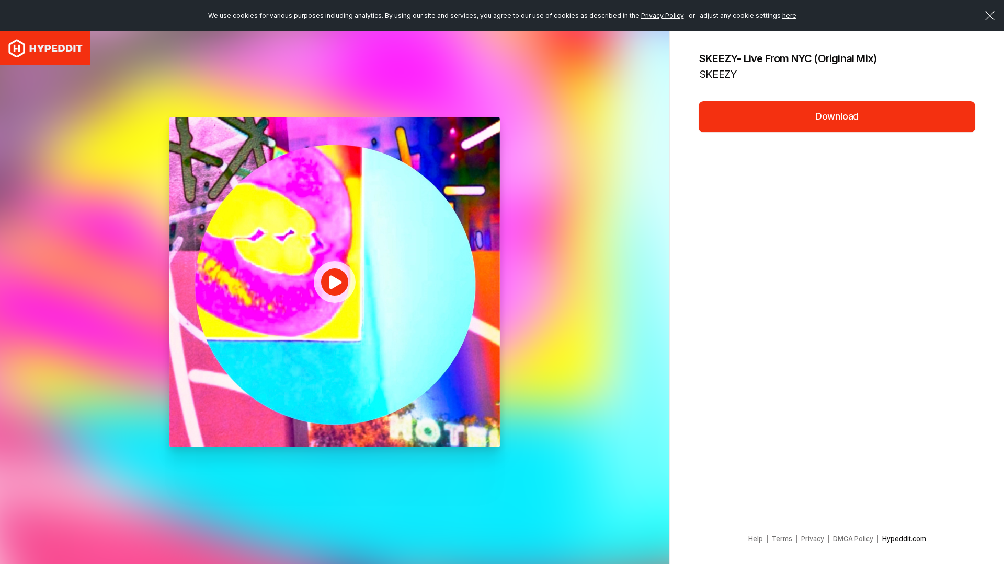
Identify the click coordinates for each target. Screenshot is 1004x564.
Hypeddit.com (904, 539)
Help (755, 539)
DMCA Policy (853, 539)
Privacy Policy (662, 15)
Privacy (812, 539)
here (789, 15)
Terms (782, 539)
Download (837, 116)
